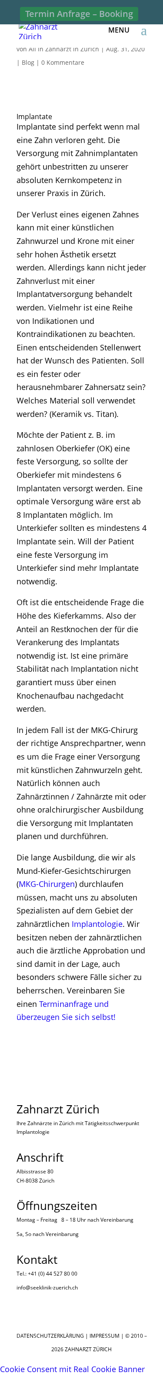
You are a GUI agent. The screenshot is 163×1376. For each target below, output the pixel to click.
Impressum (105, 1335)
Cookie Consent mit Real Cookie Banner (72, 1369)
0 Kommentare (62, 62)
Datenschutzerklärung (50, 1335)
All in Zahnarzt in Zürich (64, 49)
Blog (28, 62)
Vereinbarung (116, 1219)
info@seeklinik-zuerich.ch (47, 1287)
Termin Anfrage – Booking (79, 14)
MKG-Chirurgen (47, 884)
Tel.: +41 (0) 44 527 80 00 (47, 1273)
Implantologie (97, 924)
